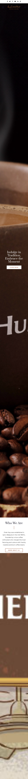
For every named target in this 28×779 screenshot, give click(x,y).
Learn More (14, 267)
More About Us (14, 550)
